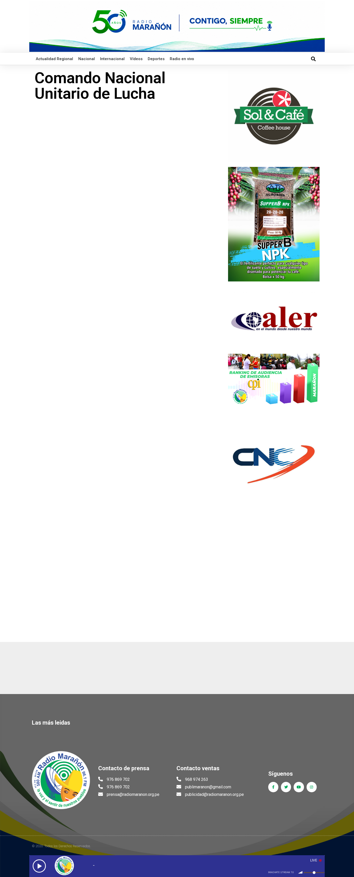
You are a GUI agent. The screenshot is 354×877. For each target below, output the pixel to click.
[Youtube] (299, 787)
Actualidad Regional (54, 58)
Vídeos (136, 58)
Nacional (86, 58)
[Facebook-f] (273, 787)
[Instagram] (312, 787)
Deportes (156, 58)
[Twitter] (286, 787)
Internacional (112, 58)
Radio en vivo (182, 58)
